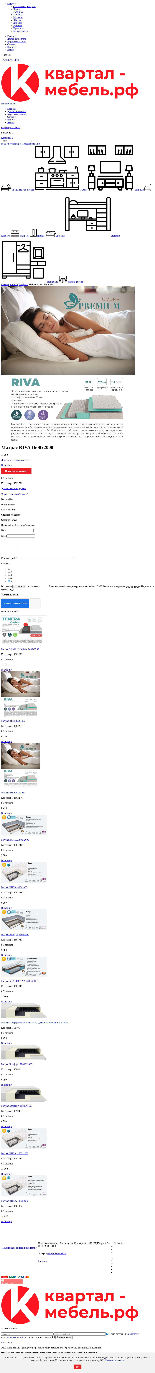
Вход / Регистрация (11, 143)
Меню (4, 103)
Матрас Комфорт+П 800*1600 (16, 1106)
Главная (11, 36)
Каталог (11, 3)
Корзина (6, 137)
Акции (10, 49)
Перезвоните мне (31, 143)
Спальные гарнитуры (24, 6)
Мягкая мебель (121, 1263)
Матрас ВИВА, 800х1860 (14, 887)
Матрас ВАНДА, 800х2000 (15, 840)
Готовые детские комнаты (127, 1266)
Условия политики (114, 1360)
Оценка (5, 563)
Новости (11, 47)
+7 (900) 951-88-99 (10, 60)
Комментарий (9, 558)
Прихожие (18, 28)
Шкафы (17, 20)
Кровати (17, 14)
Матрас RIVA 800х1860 (13, 792)
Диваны (17, 22)
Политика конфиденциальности (19, 1247)
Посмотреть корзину (16, 471)
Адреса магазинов (16, 41)
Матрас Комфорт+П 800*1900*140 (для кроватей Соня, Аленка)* (35, 1022)
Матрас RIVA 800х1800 (13, 721)
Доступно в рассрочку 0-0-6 (15, 460)
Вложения (6, 586)
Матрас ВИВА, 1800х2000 (14, 1201)
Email (4, 536)
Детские (17, 25)
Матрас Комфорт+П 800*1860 (16, 1064)
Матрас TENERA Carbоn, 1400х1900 (20, 649)
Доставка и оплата (16, 39)
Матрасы (18, 17)
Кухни (16, 9)
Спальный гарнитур (124, 1246)
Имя (3, 530)
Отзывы (11, 44)
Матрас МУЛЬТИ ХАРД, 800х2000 (19, 981)
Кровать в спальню (124, 1255)
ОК (77, 1367)
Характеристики (9, 494)
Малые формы (20, 31)
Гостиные (18, 12)
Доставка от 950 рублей (13, 488)
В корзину (6, 465)
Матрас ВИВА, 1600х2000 (14, 1153)
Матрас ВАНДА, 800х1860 (15, 934)
